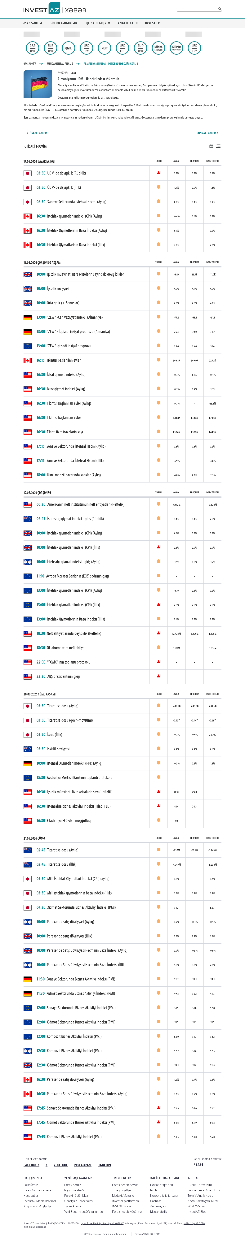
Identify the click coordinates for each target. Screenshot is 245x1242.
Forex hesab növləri (125, 1185)
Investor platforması (125, 1201)
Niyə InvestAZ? (74, 1190)
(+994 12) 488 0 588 (194, 1223)
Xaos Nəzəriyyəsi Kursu (203, 1201)
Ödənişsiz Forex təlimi (78, 1201)
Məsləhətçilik (158, 1212)
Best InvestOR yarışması (83, 1212)
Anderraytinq (158, 1206)
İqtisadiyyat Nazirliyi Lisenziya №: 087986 (102, 1223)
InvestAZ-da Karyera (37, 1190)
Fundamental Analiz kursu (204, 1190)
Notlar (154, 1190)
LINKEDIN (104, 1165)
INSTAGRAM (82, 1165)
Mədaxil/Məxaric (123, 1195)
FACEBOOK (31, 1165)
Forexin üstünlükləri (76, 1195)
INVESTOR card (122, 1206)
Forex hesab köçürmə (127, 1212)
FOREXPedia (196, 1206)
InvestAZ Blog (197, 1212)
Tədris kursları (73, 1206)
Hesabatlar (31, 1195)
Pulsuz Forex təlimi (200, 1185)
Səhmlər (155, 1201)
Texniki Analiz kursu (200, 1195)
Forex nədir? (72, 1185)
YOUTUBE (61, 1165)
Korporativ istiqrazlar (164, 1195)
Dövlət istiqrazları (161, 1185)
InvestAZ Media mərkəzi (40, 1201)
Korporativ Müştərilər (37, 1206)
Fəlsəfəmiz (31, 1185)
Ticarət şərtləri (121, 1190)
